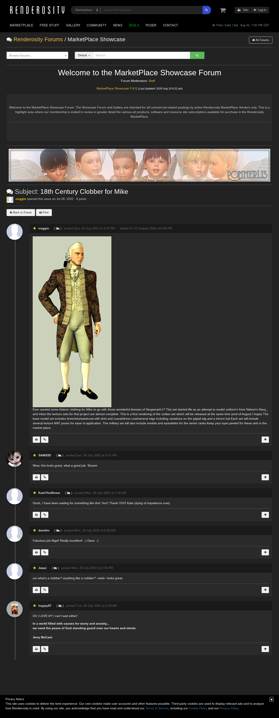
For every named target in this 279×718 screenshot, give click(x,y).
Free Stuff (50, 25)
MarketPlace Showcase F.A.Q (117, 88)
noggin (20, 199)
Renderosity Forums (38, 39)
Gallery (73, 25)
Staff (152, 80)
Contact (170, 25)
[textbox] (36, 55)
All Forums (262, 40)
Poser (151, 25)
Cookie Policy (198, 708)
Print (45, 212)
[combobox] (37, 55)
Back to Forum (22, 212)
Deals (134, 25)
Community (96, 25)
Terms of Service (156, 708)
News (117, 25)
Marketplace (21, 25)
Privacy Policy (229, 708)
